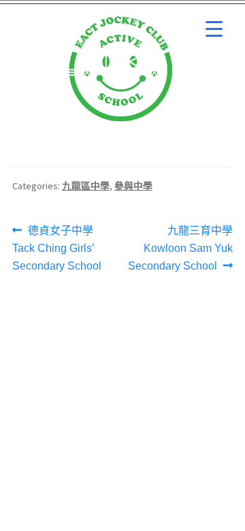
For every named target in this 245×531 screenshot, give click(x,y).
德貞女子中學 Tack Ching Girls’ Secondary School (56, 247)
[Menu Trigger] (214, 29)
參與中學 (133, 185)
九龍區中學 (86, 185)
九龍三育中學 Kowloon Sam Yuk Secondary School (180, 247)
